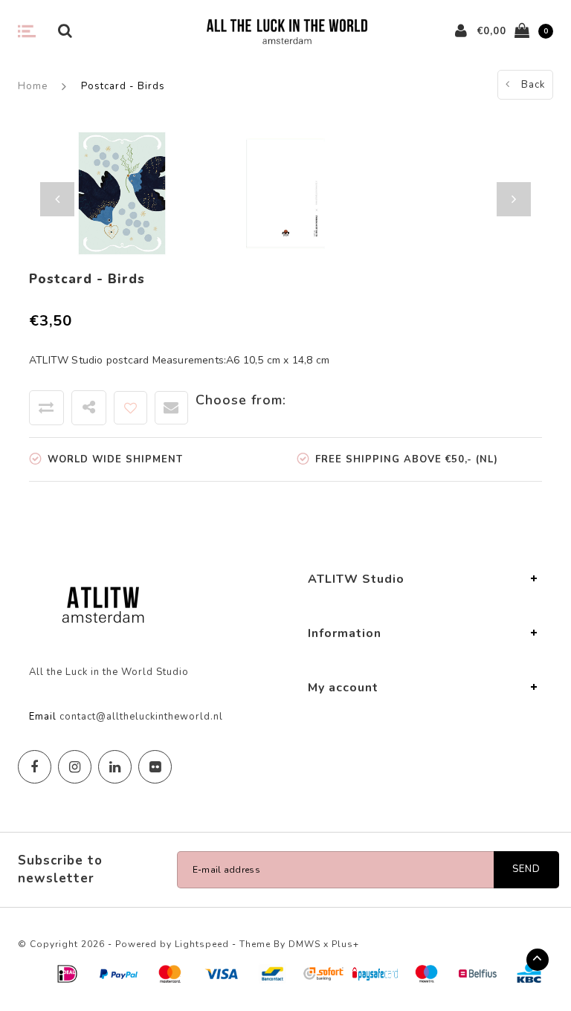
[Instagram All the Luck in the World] (74, 767)
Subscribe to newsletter (60, 869)
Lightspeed (202, 944)
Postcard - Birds (123, 86)
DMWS (304, 944)
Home (33, 86)
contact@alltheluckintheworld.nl (141, 716)
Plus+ (345, 944)
